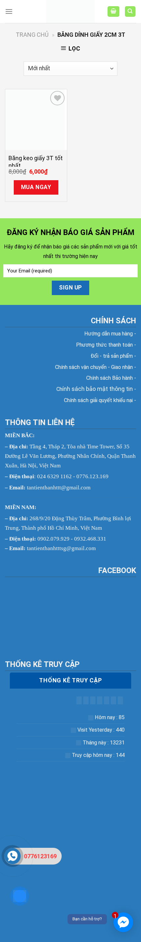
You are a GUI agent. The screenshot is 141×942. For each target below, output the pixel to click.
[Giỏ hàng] (113, 11)
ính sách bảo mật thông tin (96, 388)
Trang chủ (32, 34)
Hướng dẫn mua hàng (109, 334)
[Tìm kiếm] (130, 11)
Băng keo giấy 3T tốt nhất (36, 162)
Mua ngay (36, 187)
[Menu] (9, 11)
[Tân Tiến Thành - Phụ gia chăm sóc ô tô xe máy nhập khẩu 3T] (70, 11)
